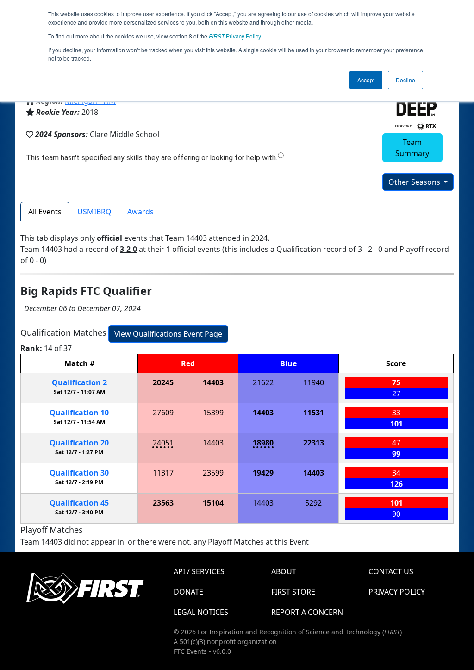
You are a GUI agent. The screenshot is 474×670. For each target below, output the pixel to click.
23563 (163, 503)
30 (79, 473)
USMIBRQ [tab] (94, 212)
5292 (313, 503)
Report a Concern (307, 612)
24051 (163, 443)
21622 (263, 382)
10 (79, 412)
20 (79, 443)
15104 (213, 503)
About (283, 571)
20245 (163, 382)
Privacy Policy (235, 36)
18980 (263, 443)
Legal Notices (201, 612)
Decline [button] (405, 80)
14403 (213, 382)
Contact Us (390, 571)
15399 (213, 412)
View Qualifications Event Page (168, 334)
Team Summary (412, 147)
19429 (263, 473)
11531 (313, 412)
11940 (313, 382)
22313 (313, 443)
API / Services (199, 571)
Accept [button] (365, 80)
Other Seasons (415, 182)
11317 (163, 473)
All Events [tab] (45, 212)
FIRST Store (293, 592)
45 (79, 503)
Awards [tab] (140, 212)
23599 (213, 473)
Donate (188, 592)
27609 (163, 412)
